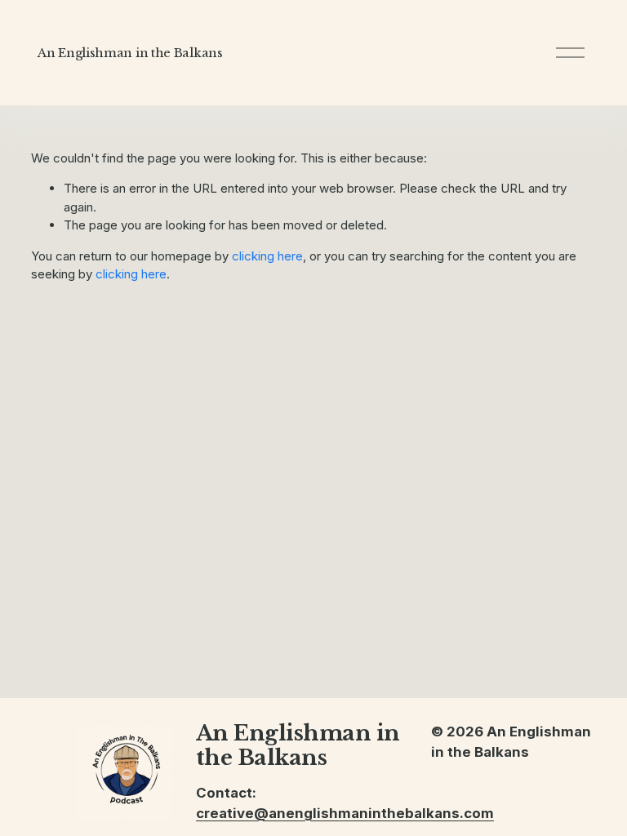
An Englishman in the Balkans (130, 52)
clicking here (267, 256)
